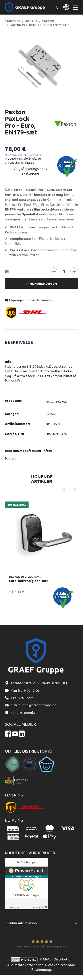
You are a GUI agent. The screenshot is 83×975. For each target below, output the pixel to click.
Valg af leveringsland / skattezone (30, 170)
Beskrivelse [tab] (19, 342)
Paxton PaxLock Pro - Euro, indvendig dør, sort (28, 579)
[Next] (75, 489)
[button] (41, 923)
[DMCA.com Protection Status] (25, 959)
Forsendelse (35, 155)
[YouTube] (15, 733)
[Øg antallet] (74, 271)
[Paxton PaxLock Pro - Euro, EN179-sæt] (41, 66)
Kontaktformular (23, 712)
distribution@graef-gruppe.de (33, 705)
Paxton (50, 414)
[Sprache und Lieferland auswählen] (65, 7)
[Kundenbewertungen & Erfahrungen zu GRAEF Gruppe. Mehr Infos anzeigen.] (26, 883)
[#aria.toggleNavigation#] (76, 7)
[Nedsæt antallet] (54, 271)
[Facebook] (8, 733)
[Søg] (56, 7)
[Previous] (64, 489)
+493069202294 (21, 697)
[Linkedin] (22, 733)
